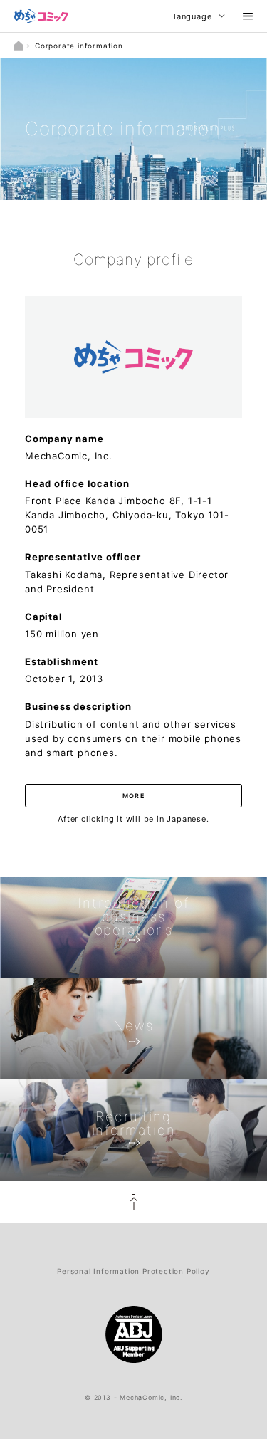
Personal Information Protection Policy (133, 1271)
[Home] (18, 45)
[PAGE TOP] (133, 1202)
